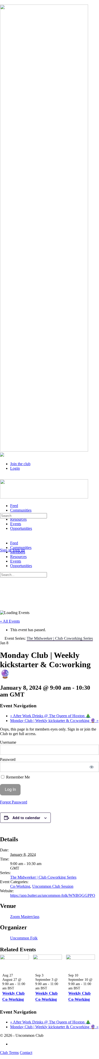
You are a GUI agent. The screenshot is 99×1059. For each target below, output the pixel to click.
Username (8, 742)
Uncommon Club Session (52, 886)
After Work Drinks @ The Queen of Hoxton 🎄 (50, 716)
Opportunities (21, 566)
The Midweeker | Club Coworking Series (43, 877)
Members (17, 552)
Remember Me (17, 777)
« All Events (10, 621)
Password (7, 759)
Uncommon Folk (24, 938)
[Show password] (92, 767)
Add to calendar (26, 817)
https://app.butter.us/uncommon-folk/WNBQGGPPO (52, 895)
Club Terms (9, 1052)
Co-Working (20, 886)
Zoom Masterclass (24, 916)
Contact (26, 1052)
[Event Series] (17, 988)
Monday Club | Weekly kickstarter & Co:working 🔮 (54, 720)
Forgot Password (13, 802)
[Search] (3, 545)
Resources (18, 556)
